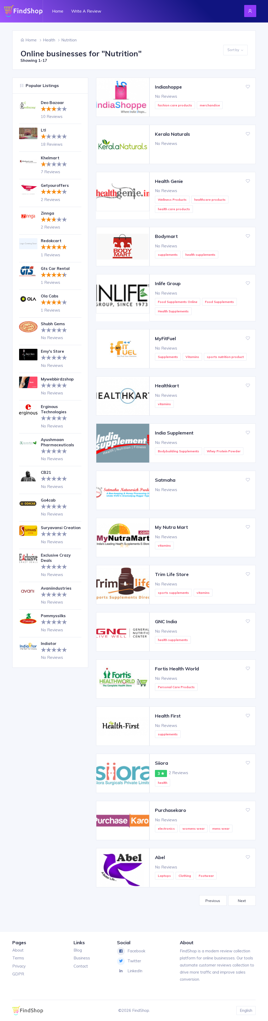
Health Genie (169, 181)
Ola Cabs (49, 296)
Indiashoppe (168, 87)
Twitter (134, 960)
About (18, 950)
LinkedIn (134, 970)
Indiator (49, 643)
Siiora (161, 763)
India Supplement (174, 433)
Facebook (136, 950)
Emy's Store (52, 351)
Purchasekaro (170, 810)
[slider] (54, 108)
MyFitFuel (165, 338)
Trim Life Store (172, 574)
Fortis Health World (177, 669)
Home (57, 11)
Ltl (43, 130)
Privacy (19, 966)
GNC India (166, 621)
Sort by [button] (233, 50)
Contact (81, 966)
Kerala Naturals (172, 134)
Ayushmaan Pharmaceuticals (57, 442)
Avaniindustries (56, 588)
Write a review (86, 11)
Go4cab (48, 500)
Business (82, 957)
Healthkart (167, 386)
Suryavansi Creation (61, 527)
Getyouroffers (55, 185)
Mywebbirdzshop (57, 379)
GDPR (18, 973)
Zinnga (47, 213)
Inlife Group (168, 283)
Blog (78, 950)
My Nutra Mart (171, 527)
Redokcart (51, 240)
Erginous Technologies (53, 409)
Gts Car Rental (55, 268)
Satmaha (165, 480)
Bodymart (166, 236)
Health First (168, 716)
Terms (18, 957)
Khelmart (50, 157)
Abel (160, 857)
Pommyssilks (53, 615)
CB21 (46, 472)
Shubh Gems (53, 323)
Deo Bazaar (52, 102)
